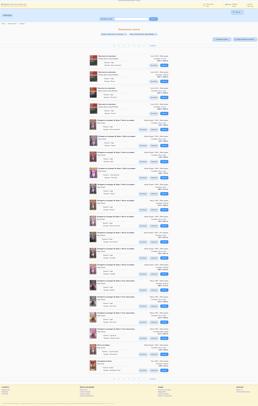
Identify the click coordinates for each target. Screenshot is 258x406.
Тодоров (113, 145)
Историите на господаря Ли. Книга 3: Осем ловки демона (116, 281)
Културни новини (126, 0)
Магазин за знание (114, 338)
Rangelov (112, 290)
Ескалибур (112, 258)
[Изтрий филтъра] (125, 34)
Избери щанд (7, 15)
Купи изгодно (113, 354)
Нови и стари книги (116, 65)
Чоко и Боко (113, 306)
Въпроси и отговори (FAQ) (165, 396)
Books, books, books (115, 225)
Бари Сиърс (100, 364)
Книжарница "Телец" (115, 370)
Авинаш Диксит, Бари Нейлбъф (108, 58)
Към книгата (154, 65)
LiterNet (119, 0)
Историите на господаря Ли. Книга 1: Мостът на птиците (115, 120)
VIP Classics (113, 97)
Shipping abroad (162, 391)
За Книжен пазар (6, 389)
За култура (138, 0)
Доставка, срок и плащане (164, 389)
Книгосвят (132, 0)
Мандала (112, 209)
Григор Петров (113, 242)
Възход (113, 81)
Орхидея (112, 193)
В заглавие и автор (106, 19)
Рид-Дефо (112, 274)
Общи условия (83, 389)
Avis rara (113, 113)
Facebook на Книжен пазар (243, 391)
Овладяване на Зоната (104, 361)
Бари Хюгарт (101, 123)
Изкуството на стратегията (107, 56)
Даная (111, 161)
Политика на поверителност (87, 396)
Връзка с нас (239, 389)
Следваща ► (152, 45)
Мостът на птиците (103, 345)
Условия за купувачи (85, 391)
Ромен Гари (114, 177)
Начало (3, 23)
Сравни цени (154, 129)
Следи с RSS (5, 393)
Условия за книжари (85, 393)
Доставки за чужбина (163, 393)
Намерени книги (12, 23)
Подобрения (5, 391)
